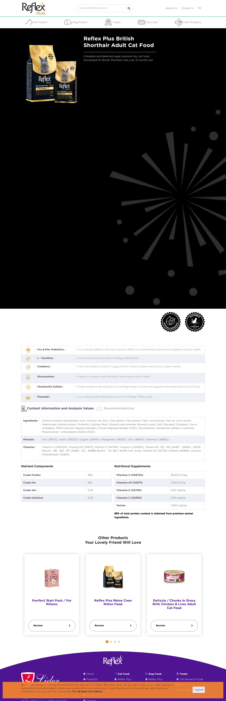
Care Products (192, 22)
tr (199, 8)
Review (38, 625)
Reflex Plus (124, 679)
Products (92, 679)
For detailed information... (88, 691)
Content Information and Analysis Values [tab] (60, 408)
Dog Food (79, 22)
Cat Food (39, 22)
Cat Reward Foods (191, 679)
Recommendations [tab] (119, 408)
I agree (199, 689)
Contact (186, 8)
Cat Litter (152, 22)
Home (90, 674)
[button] (107, 641)
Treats (116, 22)
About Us (171, 8)
